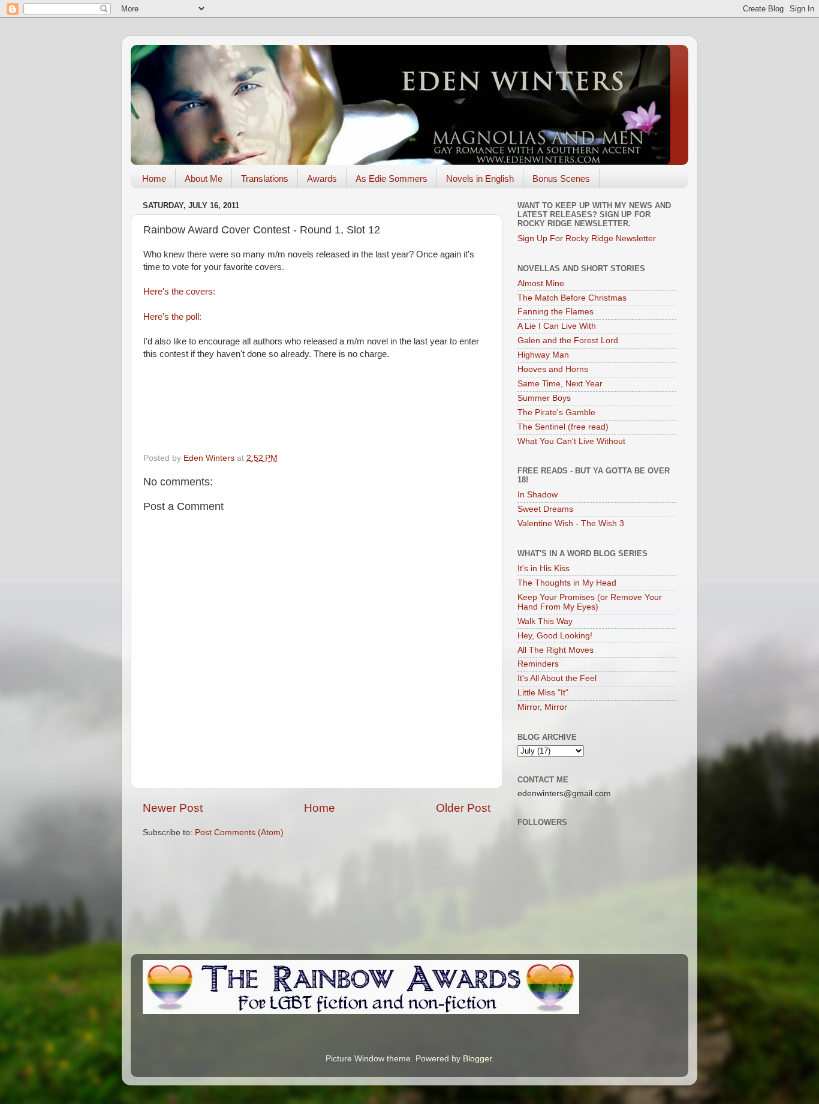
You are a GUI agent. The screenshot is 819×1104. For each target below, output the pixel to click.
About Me (203, 178)
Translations (264, 178)
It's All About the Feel (557, 678)
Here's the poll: (172, 317)
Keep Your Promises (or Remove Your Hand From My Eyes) (589, 602)
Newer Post (173, 808)
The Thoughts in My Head (566, 582)
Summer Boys (544, 398)
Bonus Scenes (561, 178)
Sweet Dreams (545, 509)
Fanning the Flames (555, 311)
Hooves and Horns (552, 369)
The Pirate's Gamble (556, 412)
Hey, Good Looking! (554, 635)
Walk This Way (545, 621)
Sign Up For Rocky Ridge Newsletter (586, 238)
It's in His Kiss (543, 568)
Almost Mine (540, 283)
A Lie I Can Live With (556, 326)
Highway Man (543, 354)
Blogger (477, 1058)
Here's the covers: (179, 291)
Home (154, 178)
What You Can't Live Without (571, 441)
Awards (322, 178)
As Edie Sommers (391, 178)
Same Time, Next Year (560, 383)
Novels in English (480, 178)
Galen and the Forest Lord (567, 340)
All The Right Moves (555, 650)
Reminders (538, 663)
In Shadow (537, 494)
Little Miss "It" (542, 692)
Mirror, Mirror (542, 707)
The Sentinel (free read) (563, 426)
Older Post (463, 808)
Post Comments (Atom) (239, 832)
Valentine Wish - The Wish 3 (570, 523)
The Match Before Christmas (572, 297)
